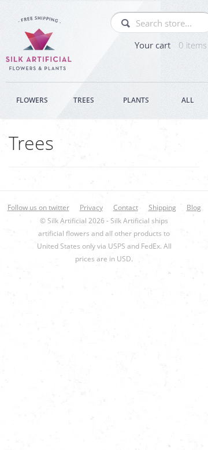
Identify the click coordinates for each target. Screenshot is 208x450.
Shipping (162, 207)
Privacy (91, 207)
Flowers (32, 100)
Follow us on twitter (38, 207)
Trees (83, 100)
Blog (194, 207)
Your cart (171, 45)
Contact (125, 207)
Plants (136, 100)
